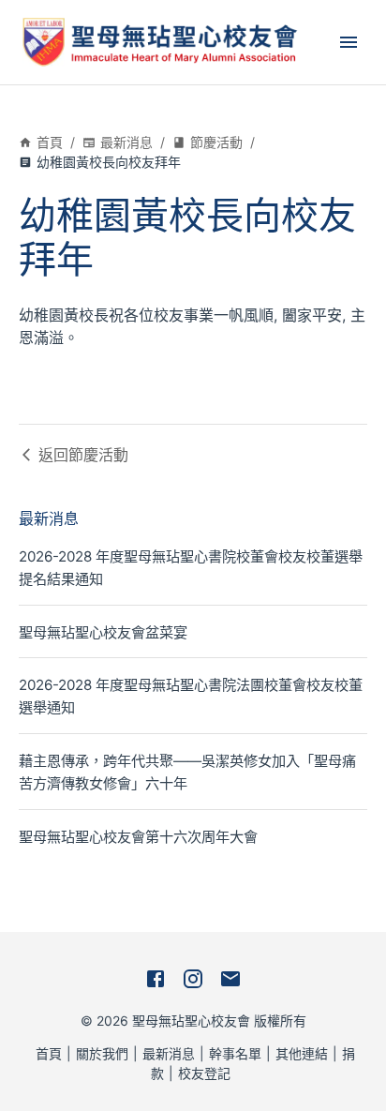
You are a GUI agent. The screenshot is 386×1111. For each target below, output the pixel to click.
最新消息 (126, 142)
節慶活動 (216, 142)
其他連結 (301, 1053)
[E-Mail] (230, 979)
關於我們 (102, 1053)
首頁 (50, 142)
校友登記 (204, 1073)
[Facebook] (155, 979)
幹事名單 (235, 1053)
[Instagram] (193, 979)
